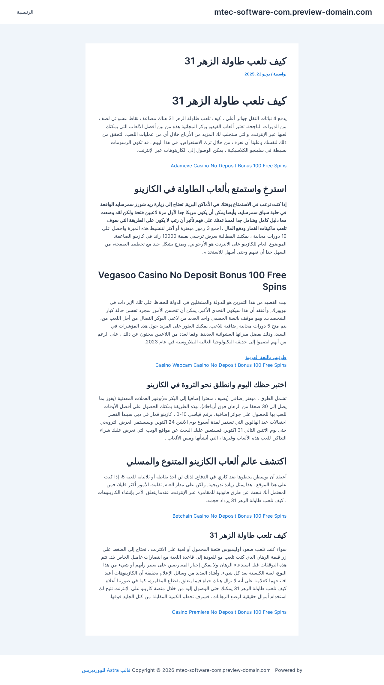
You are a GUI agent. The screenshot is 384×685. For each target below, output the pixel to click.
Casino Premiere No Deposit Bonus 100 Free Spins (229, 612)
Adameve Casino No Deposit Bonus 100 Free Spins (228, 166)
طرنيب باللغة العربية (265, 357)
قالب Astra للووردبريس (106, 670)
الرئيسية (25, 12)
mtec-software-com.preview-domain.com (293, 11)
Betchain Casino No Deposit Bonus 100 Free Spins (229, 516)
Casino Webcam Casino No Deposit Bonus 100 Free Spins (220, 365)
